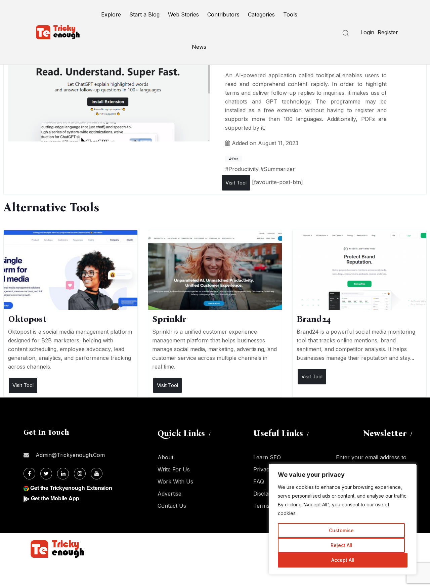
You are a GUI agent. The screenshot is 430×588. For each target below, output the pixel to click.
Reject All (341, 545)
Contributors (223, 14)
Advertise (169, 493)
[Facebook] (29, 473)
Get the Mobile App (55, 498)
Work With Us (175, 481)
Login (367, 32)
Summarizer (279, 169)
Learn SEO (267, 457)
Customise (341, 530)
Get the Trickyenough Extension (71, 488)
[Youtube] (96, 473)
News (199, 46)
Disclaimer (266, 493)
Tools (290, 14)
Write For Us (174, 469)
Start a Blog (144, 14)
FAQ (258, 481)
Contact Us (172, 505)
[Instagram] (80, 473)
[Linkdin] (63, 473)
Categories (261, 14)
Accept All (342, 560)
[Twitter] (46, 473)
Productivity (243, 169)
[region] (343, 519)
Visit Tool (236, 182)
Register (388, 32)
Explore (111, 14)
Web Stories (183, 14)
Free (235, 159)
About (165, 457)
